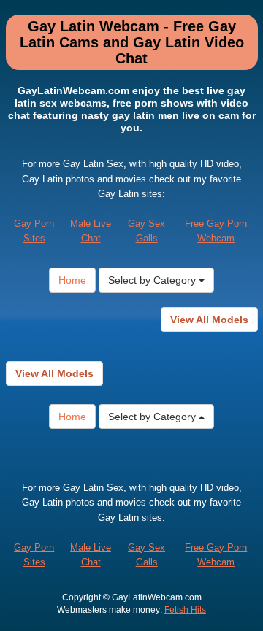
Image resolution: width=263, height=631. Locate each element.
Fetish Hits (185, 610)
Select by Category (153, 280)
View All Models (209, 319)
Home (72, 280)
